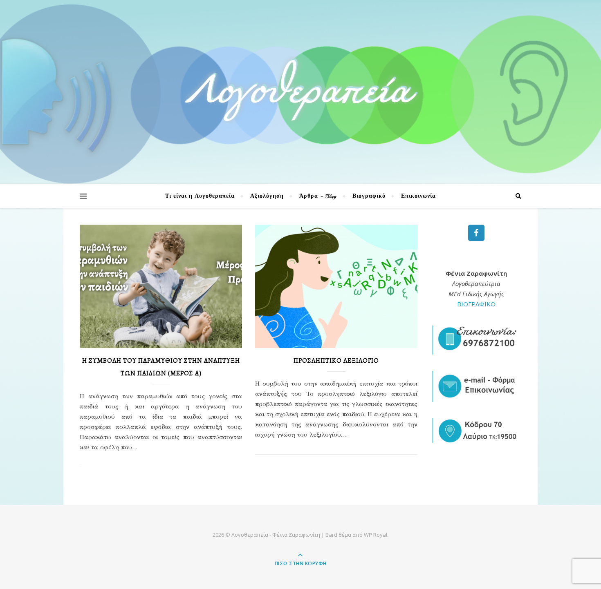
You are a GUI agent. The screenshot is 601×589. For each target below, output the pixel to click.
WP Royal (375, 534)
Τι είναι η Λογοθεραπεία (200, 196)
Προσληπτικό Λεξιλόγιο (336, 360)
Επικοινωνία (418, 196)
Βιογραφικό (369, 196)
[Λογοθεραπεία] (300, 89)
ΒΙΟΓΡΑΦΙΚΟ (476, 304)
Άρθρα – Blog (318, 196)
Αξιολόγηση (267, 196)
